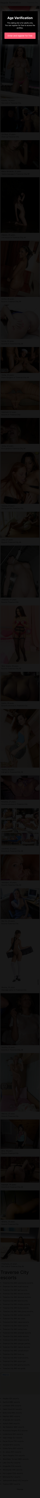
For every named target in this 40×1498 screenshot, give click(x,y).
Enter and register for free (20, 36)
